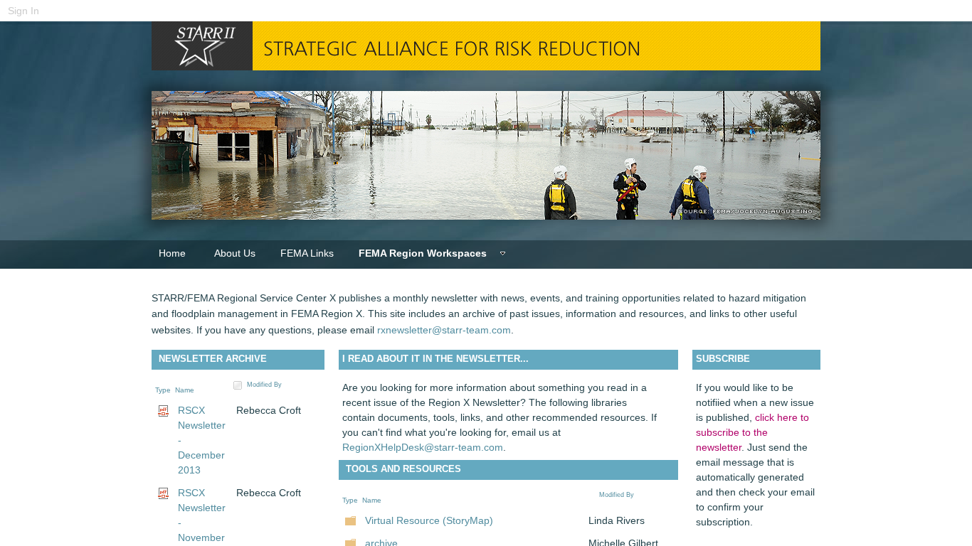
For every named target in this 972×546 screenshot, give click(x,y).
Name (184, 390)
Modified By (264, 384)
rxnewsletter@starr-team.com (444, 330)
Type (163, 390)
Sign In (23, 10)
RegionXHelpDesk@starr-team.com (422, 447)
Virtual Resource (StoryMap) (429, 520)
